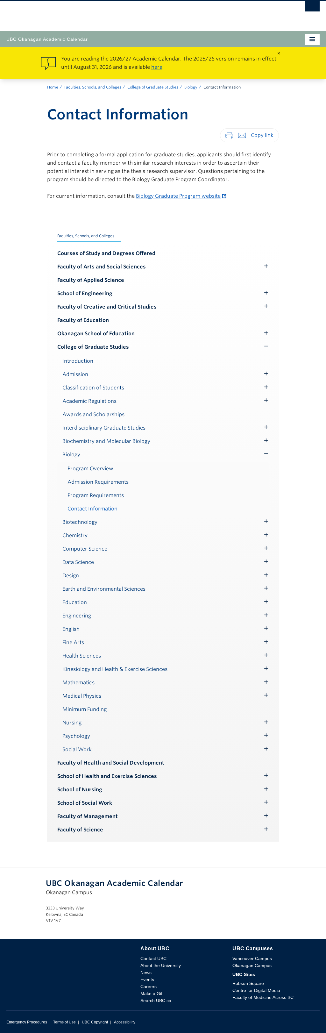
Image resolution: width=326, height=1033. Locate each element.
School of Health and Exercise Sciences (107, 776)
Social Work (77, 749)
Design (70, 576)
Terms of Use (64, 1022)
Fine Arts (73, 642)
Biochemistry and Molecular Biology (106, 441)
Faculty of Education (83, 320)
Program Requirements (95, 495)
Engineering (76, 616)
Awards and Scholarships (93, 414)
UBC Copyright (95, 1022)
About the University (160, 965)
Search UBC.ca (155, 1000)
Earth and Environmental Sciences (103, 589)
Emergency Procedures (26, 1022)
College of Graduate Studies (152, 87)
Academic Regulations (89, 401)
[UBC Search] (312, 8)
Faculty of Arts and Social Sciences (101, 267)
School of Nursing (79, 790)
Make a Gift (152, 993)
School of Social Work (84, 803)
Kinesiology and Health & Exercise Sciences (114, 669)
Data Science (78, 562)
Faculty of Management (87, 816)
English (71, 629)
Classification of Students (93, 388)
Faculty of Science (80, 830)
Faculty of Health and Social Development (110, 763)
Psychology (76, 736)
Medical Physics (81, 696)
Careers (148, 986)
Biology (190, 87)
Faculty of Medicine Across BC (263, 997)
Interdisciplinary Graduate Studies (103, 428)
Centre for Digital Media (256, 990)
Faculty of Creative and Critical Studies (107, 307)
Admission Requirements (98, 482)
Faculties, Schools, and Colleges (92, 87)
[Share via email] (242, 135)
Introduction (77, 361)
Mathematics (78, 683)
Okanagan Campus (252, 965)
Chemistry (75, 535)
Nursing (72, 723)
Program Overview (90, 469)
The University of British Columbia (116, 13)
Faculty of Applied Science (90, 280)
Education (74, 602)
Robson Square (248, 983)
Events (147, 979)
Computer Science (84, 549)
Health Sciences (81, 656)
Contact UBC (153, 958)
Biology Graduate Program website (178, 196)
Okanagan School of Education (96, 334)
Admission (75, 374)
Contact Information (92, 509)
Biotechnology (79, 522)
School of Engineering (84, 293)
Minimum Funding (84, 709)
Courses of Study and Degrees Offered (106, 253)
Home (52, 87)
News (146, 972)
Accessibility (124, 1022)
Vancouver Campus (252, 958)
